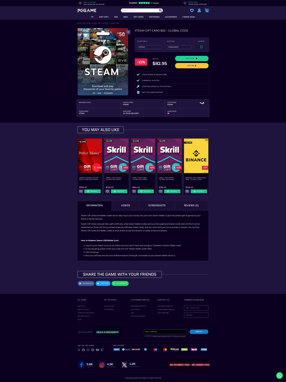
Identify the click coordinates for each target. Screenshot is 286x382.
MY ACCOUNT (109, 306)
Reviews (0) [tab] (191, 205)
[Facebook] (83, 349)
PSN (116, 17)
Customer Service (164, 306)
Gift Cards (138, 17)
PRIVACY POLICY (180, 336)
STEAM (142, 47)
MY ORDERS (108, 309)
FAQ (132, 313)
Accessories (171, 17)
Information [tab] (94, 205)
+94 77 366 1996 (163, 313)
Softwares (154, 17)
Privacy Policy (84, 309)
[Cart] (206, 10)
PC (92, 17)
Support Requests (138, 306)
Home (79, 23)
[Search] (160, 10)
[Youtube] (97, 349)
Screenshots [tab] (157, 205)
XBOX (125, 17)
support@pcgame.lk (166, 309)
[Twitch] (102, 349)
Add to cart (93, 190)
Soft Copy (104, 17)
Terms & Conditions (86, 313)
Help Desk (135, 309)
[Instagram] (88, 349)
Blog (80, 319)
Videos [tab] (125, 205)
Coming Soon (188, 17)
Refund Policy (84, 316)
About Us (81, 306)
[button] (191, 58)
